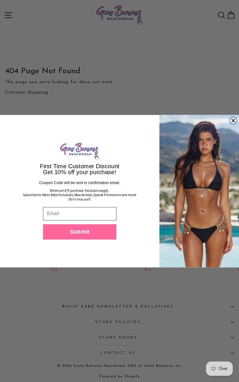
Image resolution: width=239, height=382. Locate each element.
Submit (80, 231)
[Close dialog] (233, 120)
